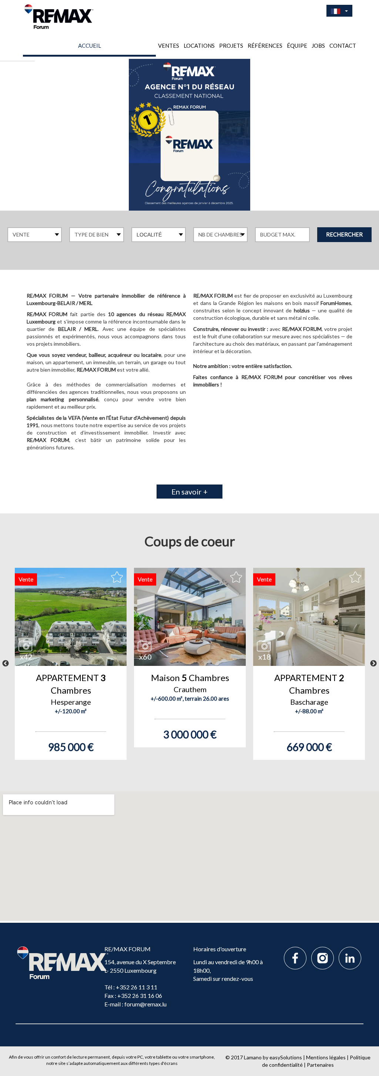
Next (373, 663)
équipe (297, 45)
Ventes (168, 45)
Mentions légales (326, 1057)
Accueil (89, 45)
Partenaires (320, 1065)
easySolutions (285, 1057)
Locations (199, 45)
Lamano (253, 1057)
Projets (231, 45)
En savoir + (189, 491)
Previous (5, 663)
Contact (342, 45)
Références (265, 45)
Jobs (318, 45)
